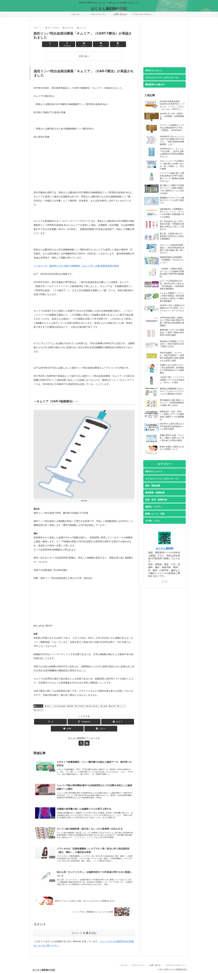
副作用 (113, 706)
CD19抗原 (80, 706)
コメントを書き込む (84, 932)
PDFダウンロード (153, 70)
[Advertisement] (84, 168)
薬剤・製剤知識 (152, 485)
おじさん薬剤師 (164, 548)
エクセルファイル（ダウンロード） (162, 77)
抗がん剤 (39, 706)
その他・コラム (152, 520)
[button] (118, 44)
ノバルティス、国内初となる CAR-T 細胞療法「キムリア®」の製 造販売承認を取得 (76, 265)
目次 (81, 56)
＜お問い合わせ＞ (155, 965)
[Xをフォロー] (81, 743)
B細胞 (71, 706)
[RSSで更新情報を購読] (86, 743)
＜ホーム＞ (124, 965)
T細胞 (105, 706)
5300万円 (39, 710)
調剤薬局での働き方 (155, 84)
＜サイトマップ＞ (138, 965)
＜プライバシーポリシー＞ (175, 965)
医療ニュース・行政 (155, 513)
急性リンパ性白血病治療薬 (56, 706)
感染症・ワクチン (153, 506)
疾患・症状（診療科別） (157, 499)
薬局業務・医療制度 (155, 492)
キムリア (122, 706)
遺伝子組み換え (93, 706)
